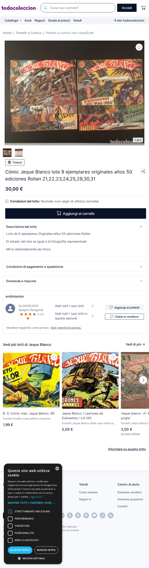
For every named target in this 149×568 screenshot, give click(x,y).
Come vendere (88, 492)
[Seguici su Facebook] (70, 515)
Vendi (77, 20)
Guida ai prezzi (59, 20)
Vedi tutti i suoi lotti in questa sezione (71, 316)
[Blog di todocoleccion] (110, 515)
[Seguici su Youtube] (94, 515)
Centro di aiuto (128, 484)
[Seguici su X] (78, 515)
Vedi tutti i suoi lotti (69, 306)
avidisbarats (15, 296)
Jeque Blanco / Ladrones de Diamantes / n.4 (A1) (82, 415)
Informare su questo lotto (127, 449)
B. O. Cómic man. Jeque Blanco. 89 (28, 413)
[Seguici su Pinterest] (86, 515)
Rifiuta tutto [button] (46, 550)
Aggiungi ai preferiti (126, 307)
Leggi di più (35, 496)
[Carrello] (143, 7)
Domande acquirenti (130, 499)
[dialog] (33, 514)
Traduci (17, 162)
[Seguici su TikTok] (102, 515)
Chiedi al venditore (127, 316)
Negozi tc (85, 499)
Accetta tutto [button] (20, 550)
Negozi (40, 20)
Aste (27, 20)
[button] (74, 226)
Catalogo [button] (12, 20)
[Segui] (139, 47)
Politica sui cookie (67, 530)
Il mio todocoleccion (129, 20)
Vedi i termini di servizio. (65, 327)
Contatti (122, 506)
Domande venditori (129, 492)
